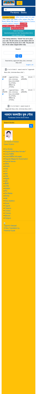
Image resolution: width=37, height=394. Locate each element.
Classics (8, 208)
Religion (8, 218)
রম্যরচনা (7, 188)
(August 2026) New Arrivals (15, 151)
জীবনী (7, 184)
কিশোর (7, 196)
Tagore (7, 206)
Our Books (9, 149)
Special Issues (10, 161)
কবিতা (7, 164)
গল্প (6, 171)
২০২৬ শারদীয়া (9, 154)
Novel (7, 203)
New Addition (10, 201)
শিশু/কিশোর (8, 193)
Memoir (7, 216)
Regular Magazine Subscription (16, 159)
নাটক (6, 176)
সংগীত (7, 186)
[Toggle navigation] (19, 3)
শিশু (6, 191)
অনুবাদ (7, 179)
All (32, 65)
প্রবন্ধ (6, 169)
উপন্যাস (7, 166)
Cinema (8, 213)
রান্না (6, 198)
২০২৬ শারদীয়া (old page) (13, 156)
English (28, 65)
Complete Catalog (8, 17)
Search (18, 49)
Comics (7, 211)
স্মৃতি (6, 181)
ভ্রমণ (6, 174)
